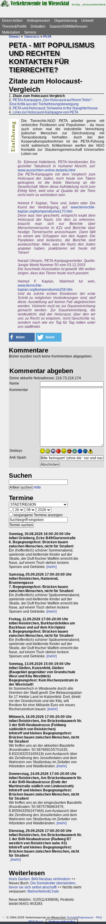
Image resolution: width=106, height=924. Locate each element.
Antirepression (38, 21)
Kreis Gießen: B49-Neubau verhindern (39, 879)
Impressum (86, 917)
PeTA (47, 36)
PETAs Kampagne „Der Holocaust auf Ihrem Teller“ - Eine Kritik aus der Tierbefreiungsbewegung (51, 102)
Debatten (38, 26)
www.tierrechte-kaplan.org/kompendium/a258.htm (45, 287)
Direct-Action (12, 21)
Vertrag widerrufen (62, 921)
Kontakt (72, 917)
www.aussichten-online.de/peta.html (46, 170)
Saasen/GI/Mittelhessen (68, 26)
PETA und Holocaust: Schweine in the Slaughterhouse (55, 108)
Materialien (11, 32)
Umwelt (87, 21)
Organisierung (65, 21)
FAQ (99, 917)
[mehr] (52, 567)
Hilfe (37, 487)
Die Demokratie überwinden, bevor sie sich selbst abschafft (42, 885)
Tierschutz (31, 36)
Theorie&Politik (14, 26)
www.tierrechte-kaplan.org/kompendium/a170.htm (56, 209)
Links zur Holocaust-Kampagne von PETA (45, 112)
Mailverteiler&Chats (43, 891)
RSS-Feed (36, 921)
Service (30, 32)
